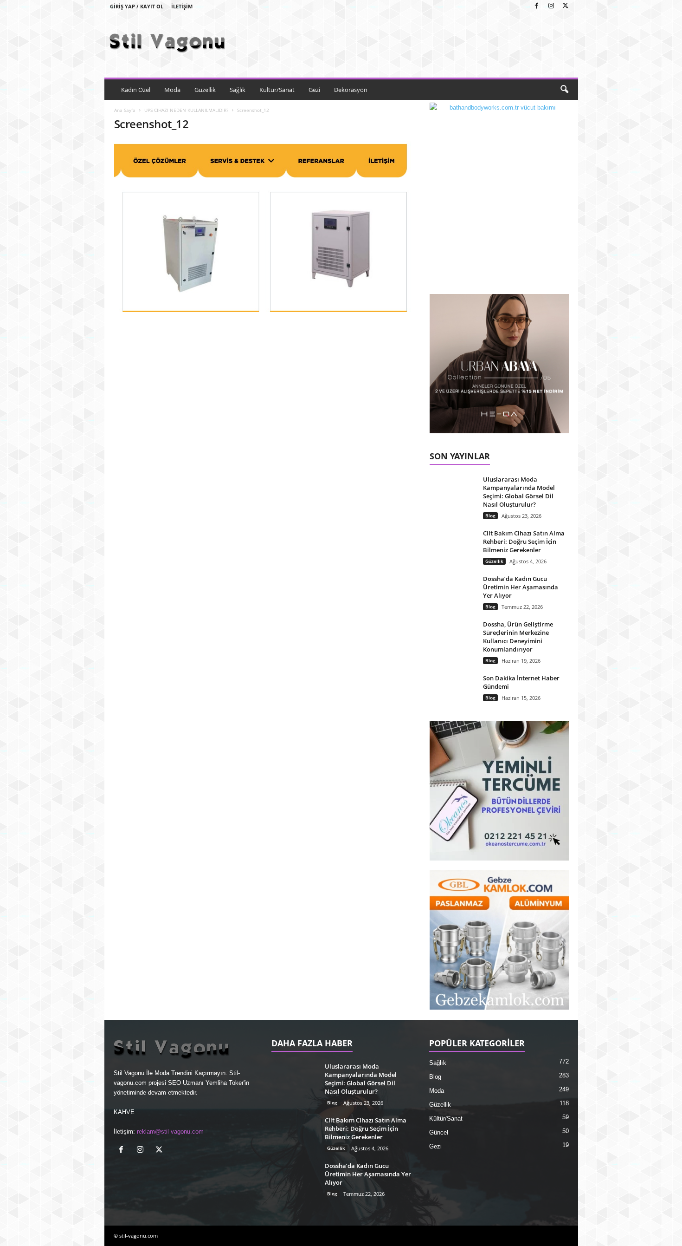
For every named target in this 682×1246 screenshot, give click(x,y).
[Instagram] (551, 6)
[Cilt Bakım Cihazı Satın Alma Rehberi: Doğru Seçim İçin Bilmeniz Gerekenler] (453, 546)
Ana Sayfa (124, 110)
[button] (564, 89)
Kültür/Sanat (277, 89)
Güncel (438, 1132)
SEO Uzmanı (186, 1082)
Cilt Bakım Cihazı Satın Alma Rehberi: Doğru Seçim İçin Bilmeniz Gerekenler (524, 541)
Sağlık (237, 89)
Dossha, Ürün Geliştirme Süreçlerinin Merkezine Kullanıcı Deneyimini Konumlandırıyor (518, 636)
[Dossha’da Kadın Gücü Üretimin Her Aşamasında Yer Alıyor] (453, 591)
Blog (490, 515)
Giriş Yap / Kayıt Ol (136, 6)
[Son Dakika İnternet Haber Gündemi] (453, 691)
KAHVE (124, 1112)
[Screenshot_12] (262, 226)
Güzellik (205, 89)
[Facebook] (536, 6)
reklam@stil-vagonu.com (170, 1131)
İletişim (182, 6)
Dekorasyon (350, 89)
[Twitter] (565, 6)
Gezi (314, 89)
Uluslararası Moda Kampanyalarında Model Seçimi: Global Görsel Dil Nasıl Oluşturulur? (519, 492)
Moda (172, 89)
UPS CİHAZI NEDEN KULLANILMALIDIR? (186, 110)
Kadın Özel (135, 89)
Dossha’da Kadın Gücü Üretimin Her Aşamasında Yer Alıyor (520, 587)
